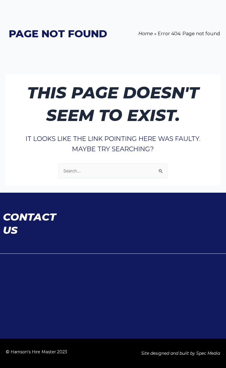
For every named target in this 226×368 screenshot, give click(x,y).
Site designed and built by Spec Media (180, 353)
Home (145, 33)
